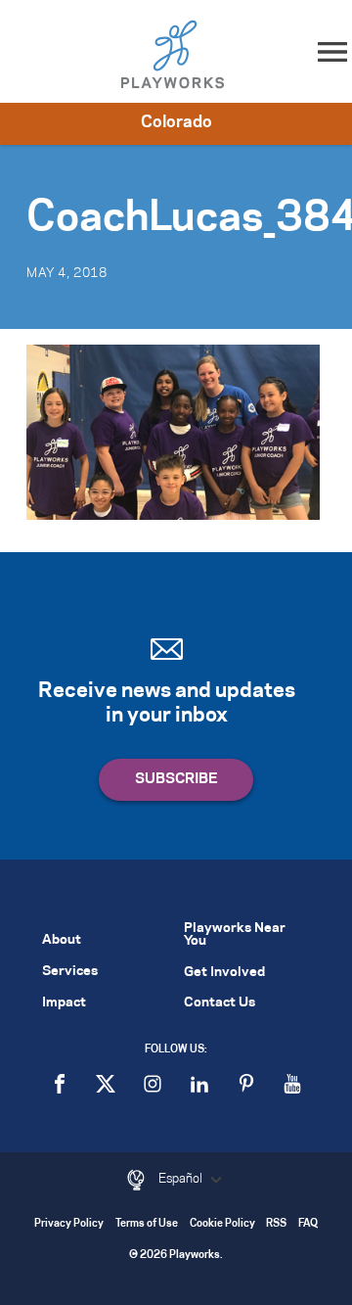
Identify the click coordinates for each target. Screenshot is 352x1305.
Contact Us (219, 1003)
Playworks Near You (235, 935)
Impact (64, 1003)
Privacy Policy (69, 1224)
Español (181, 1179)
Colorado (176, 122)
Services (70, 971)
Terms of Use (146, 1224)
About (61, 940)
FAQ (308, 1224)
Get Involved (224, 972)
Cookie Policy (222, 1224)
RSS (276, 1224)
